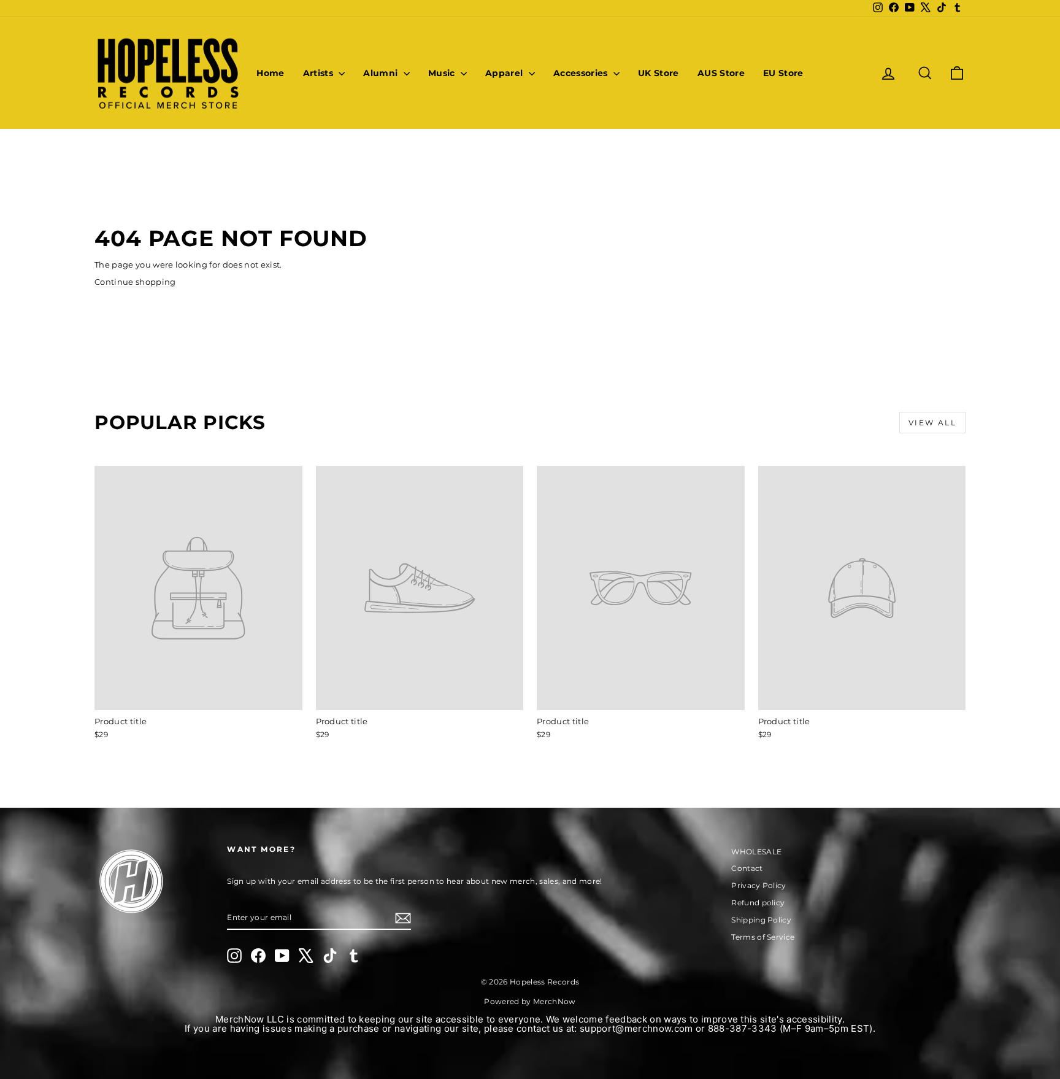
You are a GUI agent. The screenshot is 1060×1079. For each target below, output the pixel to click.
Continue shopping (135, 282)
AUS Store (721, 73)
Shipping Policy (761, 919)
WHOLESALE (756, 851)
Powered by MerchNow (529, 1001)
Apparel (505, 73)
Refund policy (758, 902)
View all (932, 422)
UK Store (658, 73)
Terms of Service (762, 937)
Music (443, 73)
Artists (319, 73)
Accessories (581, 73)
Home (270, 73)
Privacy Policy (758, 885)
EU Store (783, 73)
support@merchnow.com (636, 1028)
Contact (746, 868)
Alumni (381, 73)
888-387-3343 (742, 1028)
